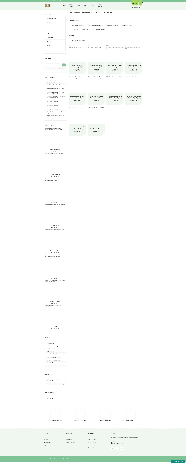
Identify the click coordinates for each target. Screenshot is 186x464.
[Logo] (47, 5)
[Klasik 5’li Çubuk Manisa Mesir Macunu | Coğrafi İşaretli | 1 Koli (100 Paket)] (96, 53)
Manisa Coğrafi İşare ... (55, 250)
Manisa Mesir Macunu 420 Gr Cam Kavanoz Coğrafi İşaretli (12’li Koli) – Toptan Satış (115, 66)
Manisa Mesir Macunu (93, 447)
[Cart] (140, 3)
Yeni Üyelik (46, 437)
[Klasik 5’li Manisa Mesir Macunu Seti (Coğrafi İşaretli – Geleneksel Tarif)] (77, 53)
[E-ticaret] (93, 463)
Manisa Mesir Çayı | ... (55, 225)
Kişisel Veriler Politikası (93, 445)
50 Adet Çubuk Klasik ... (55, 174)
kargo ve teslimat (69, 447)
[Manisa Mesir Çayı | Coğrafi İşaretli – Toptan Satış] (77, 115)
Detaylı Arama (62, 68)
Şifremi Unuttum (47, 442)
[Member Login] (136, 3)
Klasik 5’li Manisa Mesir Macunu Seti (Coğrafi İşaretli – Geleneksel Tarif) (77, 66)
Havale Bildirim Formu (70, 442)
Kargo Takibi (68, 445)
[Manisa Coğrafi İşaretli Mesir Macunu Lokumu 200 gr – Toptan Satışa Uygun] (96, 84)
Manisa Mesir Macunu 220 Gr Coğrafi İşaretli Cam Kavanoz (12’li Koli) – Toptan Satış (134, 66)
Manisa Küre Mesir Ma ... (55, 200)
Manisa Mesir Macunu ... (55, 149)
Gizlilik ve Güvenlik (92, 439)
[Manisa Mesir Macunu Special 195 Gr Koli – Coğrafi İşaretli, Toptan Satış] (115, 84)
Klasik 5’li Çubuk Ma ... (55, 301)
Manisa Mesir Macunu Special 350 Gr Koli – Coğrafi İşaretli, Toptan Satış (133, 97)
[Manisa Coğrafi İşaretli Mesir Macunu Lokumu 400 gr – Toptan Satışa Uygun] (77, 84)
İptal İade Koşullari (92, 442)
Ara (63, 65)
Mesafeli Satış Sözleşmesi (93, 437)
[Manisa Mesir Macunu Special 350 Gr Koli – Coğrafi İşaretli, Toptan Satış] (133, 84)
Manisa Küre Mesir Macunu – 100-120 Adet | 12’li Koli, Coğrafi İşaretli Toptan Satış (96, 128)
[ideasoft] (85, 463)
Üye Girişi (46, 439)
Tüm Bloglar (62, 384)
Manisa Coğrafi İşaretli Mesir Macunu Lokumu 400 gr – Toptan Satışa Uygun (77, 97)
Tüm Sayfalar (62, 366)
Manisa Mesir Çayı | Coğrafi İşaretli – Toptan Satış (77, 127)
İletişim (67, 437)
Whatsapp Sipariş (179, 461)
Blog (45, 445)
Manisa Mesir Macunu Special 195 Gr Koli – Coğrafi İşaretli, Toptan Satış (115, 97)
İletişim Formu (69, 439)
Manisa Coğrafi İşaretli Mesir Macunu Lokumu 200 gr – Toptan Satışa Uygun (96, 97)
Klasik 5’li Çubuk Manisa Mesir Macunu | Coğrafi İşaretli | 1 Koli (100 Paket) (96, 66)
